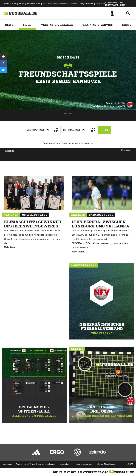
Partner (74, 3)
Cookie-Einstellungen (106, 464)
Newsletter (100, 3)
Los (104, 130)
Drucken (125, 150)
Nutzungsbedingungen (47, 464)
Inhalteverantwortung (85, 464)
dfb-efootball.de (33, 3)
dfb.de (21, 3)
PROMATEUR (10, 3)
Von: (29, 130)
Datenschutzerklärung (25, 464)
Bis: (65, 130)
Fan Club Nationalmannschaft (55, 3)
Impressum (7, 464)
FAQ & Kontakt (86, 3)
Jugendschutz (66, 464)
